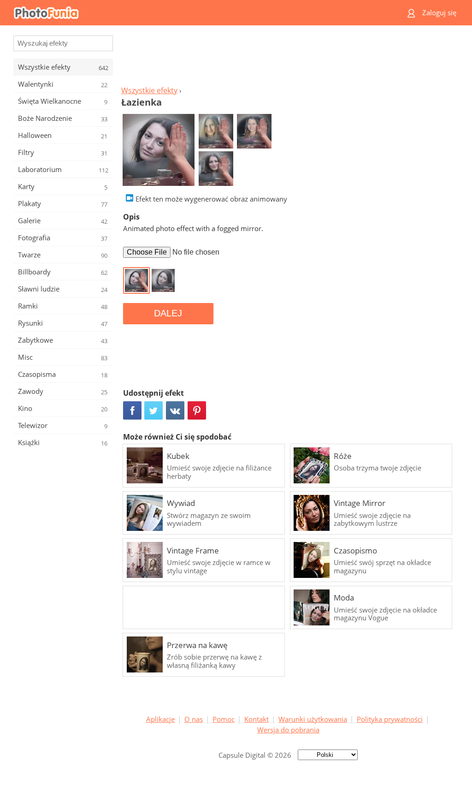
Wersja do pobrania (288, 729)
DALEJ (168, 313)
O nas (193, 719)
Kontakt (256, 719)
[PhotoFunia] (200, 12)
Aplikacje (160, 719)
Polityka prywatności (390, 719)
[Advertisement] (288, 58)
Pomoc (223, 719)
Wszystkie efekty (149, 90)
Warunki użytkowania (312, 719)
